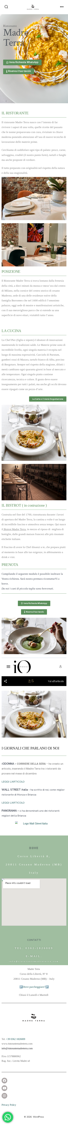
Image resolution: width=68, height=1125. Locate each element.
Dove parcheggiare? (34, 986)
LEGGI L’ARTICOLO (13, 781)
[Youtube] (4, 1088)
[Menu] (61, 7)
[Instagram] (4, 1096)
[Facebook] (4, 1080)
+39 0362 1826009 (15, 1039)
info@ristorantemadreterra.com (17, 1048)
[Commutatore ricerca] (6, 7)
